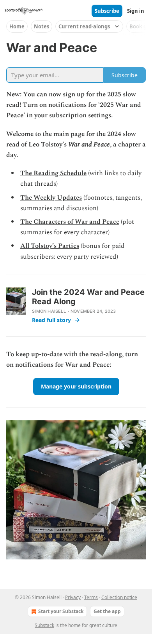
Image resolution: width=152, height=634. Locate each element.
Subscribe (107, 10)
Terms (91, 597)
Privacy (73, 597)
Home (17, 26)
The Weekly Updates (51, 198)
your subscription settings (72, 115)
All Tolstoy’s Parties (49, 246)
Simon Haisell (49, 311)
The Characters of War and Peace (69, 222)
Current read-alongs (84, 26)
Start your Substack (60, 611)
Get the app (107, 611)
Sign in (135, 10)
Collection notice (119, 597)
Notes (41, 26)
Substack (44, 625)
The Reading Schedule (53, 173)
